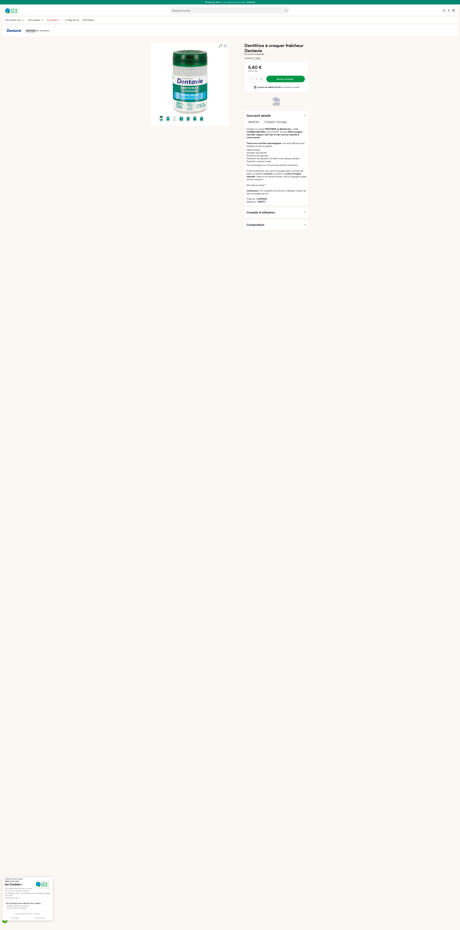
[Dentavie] (14, 30)
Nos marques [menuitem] (34, 20)
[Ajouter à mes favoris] (225, 46)
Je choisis (15, 918)
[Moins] (251, 79)
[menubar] (230, 20)
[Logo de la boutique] (11, 10)
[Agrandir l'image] (220, 46)
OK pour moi (40, 918)
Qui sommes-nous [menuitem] (13, 20)
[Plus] (261, 79)
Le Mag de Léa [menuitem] (72, 20)
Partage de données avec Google (18, 906)
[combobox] (229, 10)
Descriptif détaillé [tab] (259, 115)
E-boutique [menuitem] (52, 20)
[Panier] (453, 10)
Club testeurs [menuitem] (88, 20)
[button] (168, 118)
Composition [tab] (255, 225)
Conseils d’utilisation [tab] (261, 212)
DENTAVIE (30, 30)
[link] (444, 10)
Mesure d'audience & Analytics (17, 908)
